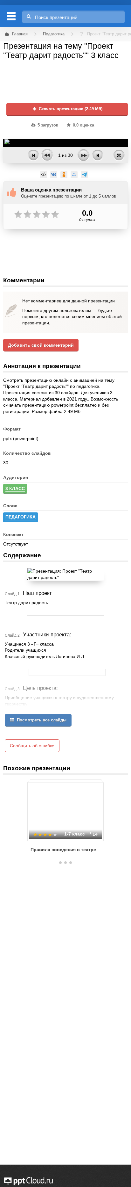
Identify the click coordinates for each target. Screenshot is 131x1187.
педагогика (20, 516)
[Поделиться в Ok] (63, 174)
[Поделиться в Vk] (53, 174)
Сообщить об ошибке (32, 745)
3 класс (15, 488)
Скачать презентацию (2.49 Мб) (70, 109)
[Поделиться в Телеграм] (84, 174)
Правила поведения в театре (63, 849)
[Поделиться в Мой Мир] (74, 174)
